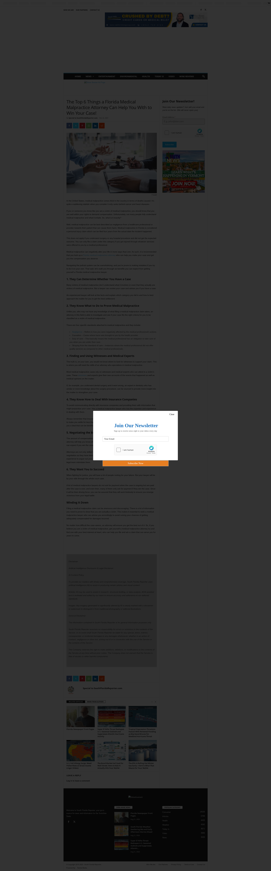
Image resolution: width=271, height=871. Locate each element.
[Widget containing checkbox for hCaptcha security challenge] (135, 449)
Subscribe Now (135, 463)
